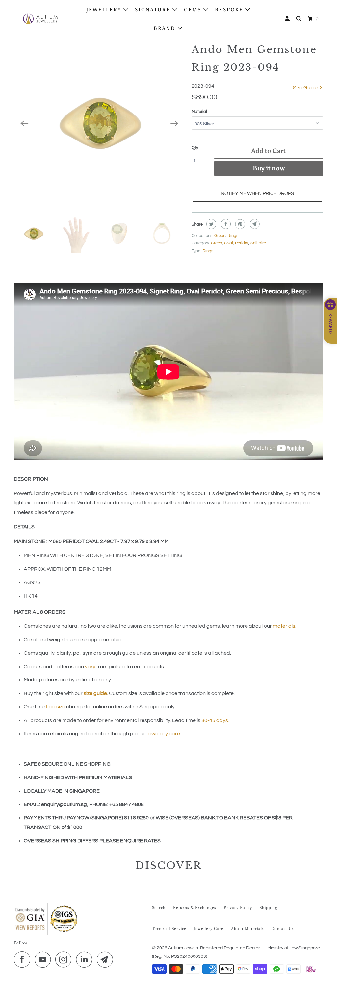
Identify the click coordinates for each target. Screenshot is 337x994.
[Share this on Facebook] (225, 224)
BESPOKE (230, 10)
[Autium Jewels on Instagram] (65, 959)
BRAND (165, 28)
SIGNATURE (153, 10)
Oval (228, 243)
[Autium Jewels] (40, 19)
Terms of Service (169, 929)
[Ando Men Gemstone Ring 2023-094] (99, 123)
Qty (195, 147)
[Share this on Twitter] (210, 224)
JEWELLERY (104, 10)
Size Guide (306, 87)
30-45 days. (215, 720)
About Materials (247, 929)
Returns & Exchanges (194, 908)
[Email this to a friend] (254, 224)
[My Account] (288, 19)
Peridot (241, 243)
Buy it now (269, 168)
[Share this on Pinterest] (239, 224)
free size (55, 706)
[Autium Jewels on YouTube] (44, 959)
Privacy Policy (238, 908)
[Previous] (24, 123)
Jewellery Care (208, 929)
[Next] (174, 123)
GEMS (193, 10)
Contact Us (283, 929)
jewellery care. (164, 733)
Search (159, 908)
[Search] (299, 19)
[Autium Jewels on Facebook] (24, 959)
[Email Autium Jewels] (107, 959)
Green (219, 235)
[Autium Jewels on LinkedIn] (86, 959)
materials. (284, 626)
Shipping (268, 908)
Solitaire (258, 243)
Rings (232, 235)
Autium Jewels (183, 948)
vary (90, 666)
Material (199, 111)
